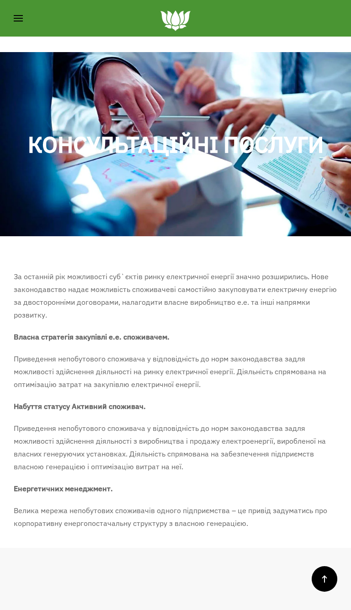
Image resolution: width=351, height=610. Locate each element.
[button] (18, 18)
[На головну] (175, 18)
